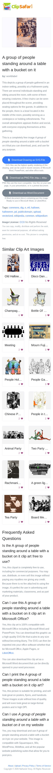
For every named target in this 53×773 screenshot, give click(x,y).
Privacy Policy (28, 766)
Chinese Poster (15, 414)
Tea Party (11, 517)
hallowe (35, 207)
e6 (28, 207)
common (29, 216)
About (10, 766)
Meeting (10, 345)
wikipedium (41, 216)
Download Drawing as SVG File (27, 160)
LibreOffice (8, 653)
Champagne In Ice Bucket (22, 310)
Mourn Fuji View (41, 345)
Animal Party (13, 448)
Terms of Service (43, 766)
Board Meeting (40, 517)
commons (14, 207)
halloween (7, 212)
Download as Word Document (27, 193)
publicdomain (25, 212)
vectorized (7, 216)
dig (22, 207)
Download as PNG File (27, 178)
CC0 (22, 222)
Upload (18, 766)
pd (15, 212)
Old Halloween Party (18, 276)
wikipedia (19, 216)
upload (37, 212)
